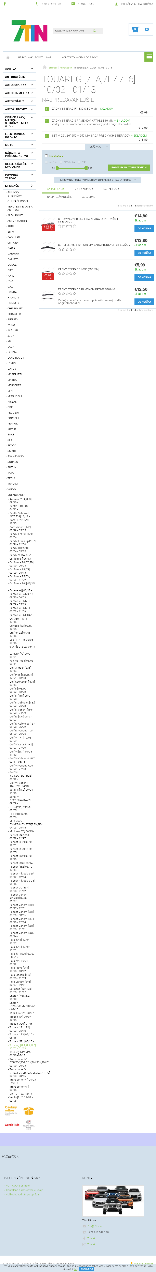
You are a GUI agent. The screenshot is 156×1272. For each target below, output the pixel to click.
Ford (11, 275)
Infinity (13, 319)
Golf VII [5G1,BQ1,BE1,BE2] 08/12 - (20, 776)
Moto (9, 144)
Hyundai (13, 297)
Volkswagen (16, 494)
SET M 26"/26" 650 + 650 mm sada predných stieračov (99, 135)
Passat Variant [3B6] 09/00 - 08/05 (22, 913)
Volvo (12, 489)
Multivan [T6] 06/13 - (22, 831)
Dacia (11, 248)
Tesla (12, 478)
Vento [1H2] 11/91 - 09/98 (21, 1099)
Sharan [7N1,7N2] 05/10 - (20, 997)
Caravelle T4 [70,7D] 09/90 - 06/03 (21, 595)
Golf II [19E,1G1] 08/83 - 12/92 (19, 690)
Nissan (12, 401)
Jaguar (13, 330)
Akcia (53, 162)
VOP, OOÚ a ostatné (18, 1185)
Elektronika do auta (15, 135)
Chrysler (14, 313)
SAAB (11, 434)
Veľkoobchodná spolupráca (22, 1194)
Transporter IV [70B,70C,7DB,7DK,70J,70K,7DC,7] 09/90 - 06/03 (23, 1062)
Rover (12, 429)
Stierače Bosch (18, 201)
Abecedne (88, 197)
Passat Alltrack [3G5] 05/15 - (22, 882)
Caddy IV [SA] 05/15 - (22, 555)
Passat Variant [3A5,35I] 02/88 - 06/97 (19, 898)
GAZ (10, 286)
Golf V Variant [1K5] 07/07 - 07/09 (21, 746)
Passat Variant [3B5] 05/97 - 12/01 (22, 906)
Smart (12, 450)
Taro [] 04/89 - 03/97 (22, 1012)
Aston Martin (17, 220)
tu (75, 1269)
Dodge (12, 264)
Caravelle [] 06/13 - (21, 590)
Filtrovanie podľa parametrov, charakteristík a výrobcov (95, 180)
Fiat (10, 270)
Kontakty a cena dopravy (80, 57)
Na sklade (56, 155)
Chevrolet (15, 308)
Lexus (12, 363)
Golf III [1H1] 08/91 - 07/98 (21, 697)
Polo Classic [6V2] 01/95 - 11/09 (20, 976)
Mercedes (14, 385)
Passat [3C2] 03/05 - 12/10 (22, 857)
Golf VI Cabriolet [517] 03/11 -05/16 (22, 760)
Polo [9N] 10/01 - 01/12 (19, 962)
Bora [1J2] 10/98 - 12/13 (20, 521)
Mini (10, 390)
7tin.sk (91, 1238)
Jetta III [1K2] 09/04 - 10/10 (22, 791)
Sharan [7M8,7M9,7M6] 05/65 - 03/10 (22, 1006)
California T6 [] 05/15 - (22, 585)
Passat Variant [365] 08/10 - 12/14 (22, 920)
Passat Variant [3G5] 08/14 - (22, 934)
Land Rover (16, 357)
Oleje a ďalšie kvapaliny (16, 165)
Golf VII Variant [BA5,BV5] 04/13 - (20, 784)
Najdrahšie (111, 189)
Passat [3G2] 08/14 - (22, 863)
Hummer (13, 303)
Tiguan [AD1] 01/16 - (22, 1023)
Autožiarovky (16, 109)
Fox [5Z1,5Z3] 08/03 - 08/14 (22, 662)
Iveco (11, 324)
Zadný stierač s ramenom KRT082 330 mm (91, 120)
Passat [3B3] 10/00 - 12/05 (22, 851)
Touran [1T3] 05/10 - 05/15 (22, 1036)
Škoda (12, 445)
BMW (11, 231)
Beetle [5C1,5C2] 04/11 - (19, 508)
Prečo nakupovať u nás (35, 57)
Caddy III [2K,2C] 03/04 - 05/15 (19, 549)
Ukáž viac (95, 146)
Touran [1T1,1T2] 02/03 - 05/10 (20, 1029)
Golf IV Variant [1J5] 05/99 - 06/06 (21, 732)
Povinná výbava (11, 176)
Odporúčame (55, 189)
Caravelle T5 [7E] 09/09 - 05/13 (19, 603)
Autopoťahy (14, 101)
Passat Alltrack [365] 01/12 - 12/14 (22, 875)
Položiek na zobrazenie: (129, 167)
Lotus (12, 368)
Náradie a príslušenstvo (16, 154)
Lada (11, 346)
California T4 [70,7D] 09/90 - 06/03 (22, 564)
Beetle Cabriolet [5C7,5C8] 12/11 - (20, 515)
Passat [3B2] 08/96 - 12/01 (22, 843)
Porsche (14, 418)
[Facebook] (5, 3)
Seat (11, 439)
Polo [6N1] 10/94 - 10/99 (20, 941)
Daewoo (13, 253)
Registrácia (145, 4)
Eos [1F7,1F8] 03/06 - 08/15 (22, 641)
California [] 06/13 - (21, 558)
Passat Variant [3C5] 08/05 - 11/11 (22, 927)
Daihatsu (14, 259)
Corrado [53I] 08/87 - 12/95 (22, 627)
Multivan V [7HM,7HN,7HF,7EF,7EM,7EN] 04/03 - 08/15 (23, 824)
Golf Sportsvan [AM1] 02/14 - (22, 683)
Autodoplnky (15, 85)
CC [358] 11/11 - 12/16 (19, 620)
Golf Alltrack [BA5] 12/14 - (20, 669)
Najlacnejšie (84, 189)
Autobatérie (15, 76)
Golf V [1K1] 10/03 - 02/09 (21, 739)
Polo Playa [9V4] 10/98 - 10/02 (19, 969)
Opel (11, 407)
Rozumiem (87, 1269)
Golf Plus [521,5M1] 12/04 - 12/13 (21, 676)
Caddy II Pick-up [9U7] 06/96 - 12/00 (23, 543)
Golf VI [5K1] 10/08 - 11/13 (22, 753)
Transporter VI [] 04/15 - (19, 1088)
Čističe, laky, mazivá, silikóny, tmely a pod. (16, 121)
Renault (13, 423)
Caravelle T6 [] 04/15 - (23, 615)
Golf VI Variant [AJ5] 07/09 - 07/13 (22, 767)
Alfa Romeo (16, 215)
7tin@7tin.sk (94, 1226)
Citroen (13, 242)
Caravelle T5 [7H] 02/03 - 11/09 (20, 609)
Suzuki (12, 467)
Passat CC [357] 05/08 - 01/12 (19, 889)
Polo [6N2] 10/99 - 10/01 (20, 948)
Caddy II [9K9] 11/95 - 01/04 (22, 535)
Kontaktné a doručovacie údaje (24, 1190)
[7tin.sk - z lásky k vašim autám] (30, 31)
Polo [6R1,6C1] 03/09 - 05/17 (22, 955)
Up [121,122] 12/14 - (22, 1093)
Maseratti (15, 374)
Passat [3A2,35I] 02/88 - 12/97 (19, 837)
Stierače (12, 185)
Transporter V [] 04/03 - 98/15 (23, 1081)
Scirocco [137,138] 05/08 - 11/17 (21, 990)
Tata (11, 472)
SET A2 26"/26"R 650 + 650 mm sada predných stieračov (88, 220)
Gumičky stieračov (15, 194)
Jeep (11, 335)
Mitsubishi (15, 396)
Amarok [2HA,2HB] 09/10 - (20, 501)
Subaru (13, 461)
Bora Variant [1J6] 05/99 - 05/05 (20, 529)
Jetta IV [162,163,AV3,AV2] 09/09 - (20, 800)
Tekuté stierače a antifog (20, 208)
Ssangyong (16, 456)
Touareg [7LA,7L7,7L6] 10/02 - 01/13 (23, 1047)
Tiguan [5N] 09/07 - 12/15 (21, 1018)
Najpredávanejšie (59, 197)
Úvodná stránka (8, 57)
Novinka (69, 162)
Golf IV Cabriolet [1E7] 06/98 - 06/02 (22, 725)
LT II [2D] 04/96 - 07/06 (19, 815)
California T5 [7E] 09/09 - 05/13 (20, 571)
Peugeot (14, 412)
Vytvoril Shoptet (143, 1263)
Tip (84, 162)
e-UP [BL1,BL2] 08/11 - (22, 648)
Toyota (13, 483)
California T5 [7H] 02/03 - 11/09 (20, 578)
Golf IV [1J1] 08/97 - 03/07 (21, 718)
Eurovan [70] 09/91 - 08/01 (21, 655)
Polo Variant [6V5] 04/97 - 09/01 (20, 983)
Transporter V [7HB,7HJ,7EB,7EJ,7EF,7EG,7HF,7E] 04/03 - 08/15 (23, 1072)
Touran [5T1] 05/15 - (22, 1041)
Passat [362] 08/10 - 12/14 (22, 868)
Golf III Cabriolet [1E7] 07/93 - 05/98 (22, 704)
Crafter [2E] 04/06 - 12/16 (21, 634)
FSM (10, 281)
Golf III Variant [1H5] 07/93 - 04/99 (21, 711)
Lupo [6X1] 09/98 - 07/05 (20, 809)
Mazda (12, 379)
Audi (11, 226)
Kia (10, 341)
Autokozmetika (17, 93)
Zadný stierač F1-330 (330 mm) (83, 108)
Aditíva (10, 68)
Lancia (12, 352)
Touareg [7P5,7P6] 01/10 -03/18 (20, 1054)
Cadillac (14, 237)
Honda (12, 292)
